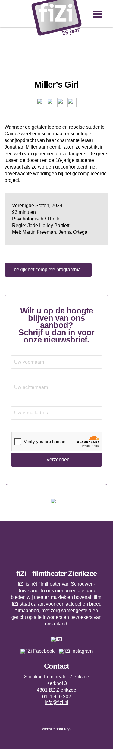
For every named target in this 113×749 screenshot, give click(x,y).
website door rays (56, 729)
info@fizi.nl (56, 702)
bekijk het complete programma (47, 269)
